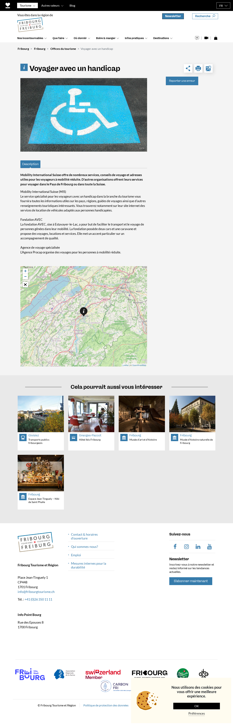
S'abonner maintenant (191, 581)
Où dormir (80, 38)
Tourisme (25, 5)
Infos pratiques (134, 38)
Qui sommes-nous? (84, 547)
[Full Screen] (25, 284)
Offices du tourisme (63, 48)
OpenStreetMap (139, 365)
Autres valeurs (50, 5)
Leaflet (126, 365)
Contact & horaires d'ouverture (84, 536)
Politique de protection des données (106, 705)
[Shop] (216, 37)
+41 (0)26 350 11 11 (38, 599)
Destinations (161, 38)
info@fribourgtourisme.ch (36, 592)
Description (30, 164)
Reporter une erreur (182, 80)
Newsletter (173, 16)
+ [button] (25, 271)
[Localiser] (208, 68)
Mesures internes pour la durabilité (88, 565)
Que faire (58, 38)
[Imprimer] (198, 68)
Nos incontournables (30, 38)
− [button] (25, 276)
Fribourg (23, 48)
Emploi (76, 555)
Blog (72, 5)
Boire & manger (105, 38)
